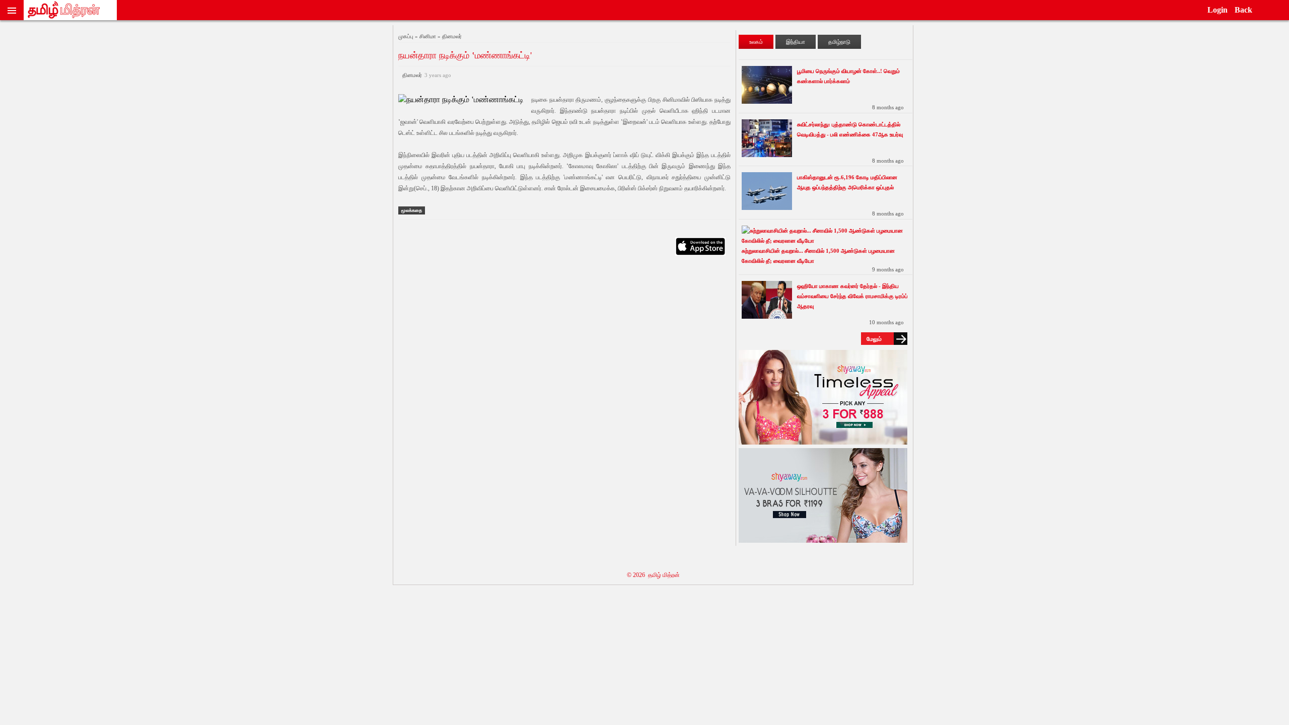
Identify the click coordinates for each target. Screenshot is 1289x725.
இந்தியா (795, 42)
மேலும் (874, 339)
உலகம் (756, 42)
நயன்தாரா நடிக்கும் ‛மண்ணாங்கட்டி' (465, 55)
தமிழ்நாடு (839, 42)
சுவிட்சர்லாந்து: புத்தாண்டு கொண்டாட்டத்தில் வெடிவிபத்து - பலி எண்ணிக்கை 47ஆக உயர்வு (850, 129)
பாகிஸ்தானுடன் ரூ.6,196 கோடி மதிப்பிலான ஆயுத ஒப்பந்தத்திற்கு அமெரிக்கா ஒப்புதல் (847, 182)
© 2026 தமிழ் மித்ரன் (653, 574)
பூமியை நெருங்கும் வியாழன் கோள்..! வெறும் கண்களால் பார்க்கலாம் (848, 76)
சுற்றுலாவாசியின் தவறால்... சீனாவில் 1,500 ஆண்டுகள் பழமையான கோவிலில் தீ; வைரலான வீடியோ (818, 256)
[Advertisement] (564, 360)
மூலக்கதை (411, 210)
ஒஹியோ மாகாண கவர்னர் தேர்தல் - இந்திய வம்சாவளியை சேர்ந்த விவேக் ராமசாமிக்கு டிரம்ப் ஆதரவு (852, 296)
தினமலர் (425, 75)
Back (1243, 10)
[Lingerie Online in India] (823, 442)
